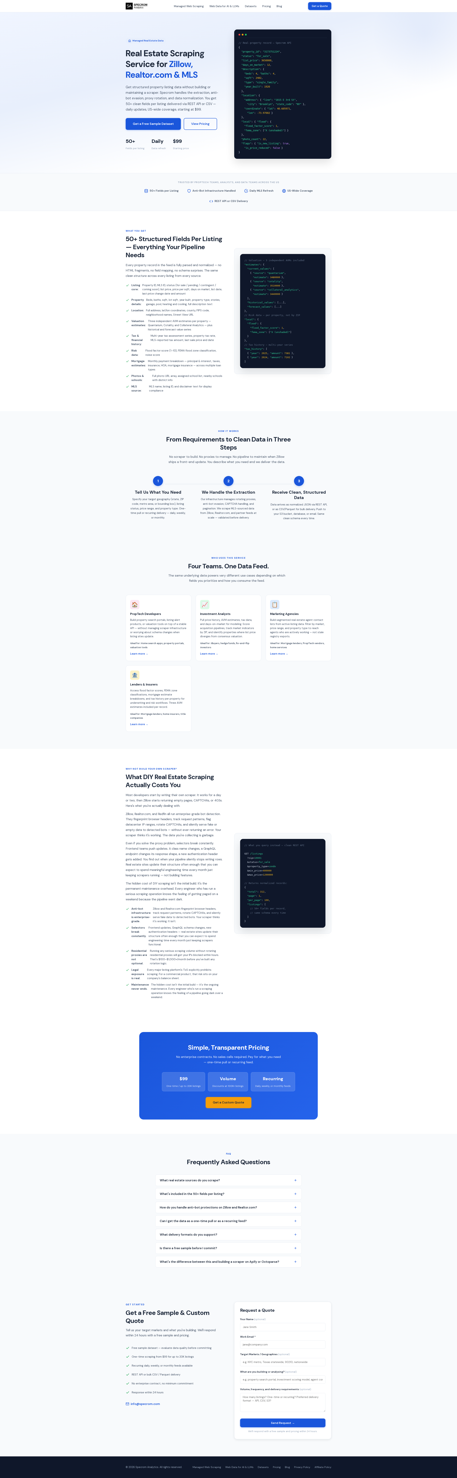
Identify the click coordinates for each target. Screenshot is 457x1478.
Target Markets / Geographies (265, 1354)
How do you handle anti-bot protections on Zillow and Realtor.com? (208, 1207)
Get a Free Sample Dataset (153, 124)
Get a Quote (320, 6)
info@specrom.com (145, 1404)
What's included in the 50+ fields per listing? (192, 1194)
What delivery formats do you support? (188, 1235)
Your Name (253, 1319)
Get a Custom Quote (228, 1102)
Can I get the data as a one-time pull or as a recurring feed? (203, 1221)
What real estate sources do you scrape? (190, 1180)
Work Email (248, 1336)
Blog (279, 6)
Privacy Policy (302, 1467)
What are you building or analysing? (268, 1371)
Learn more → (139, 653)
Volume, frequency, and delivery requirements (275, 1389)
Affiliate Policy (323, 1467)
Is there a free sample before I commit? (188, 1248)
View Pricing (200, 124)
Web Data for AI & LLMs (224, 6)
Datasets (251, 6)
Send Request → (283, 1423)
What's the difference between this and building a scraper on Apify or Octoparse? (219, 1262)
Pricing (266, 6)
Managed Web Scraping (189, 6)
